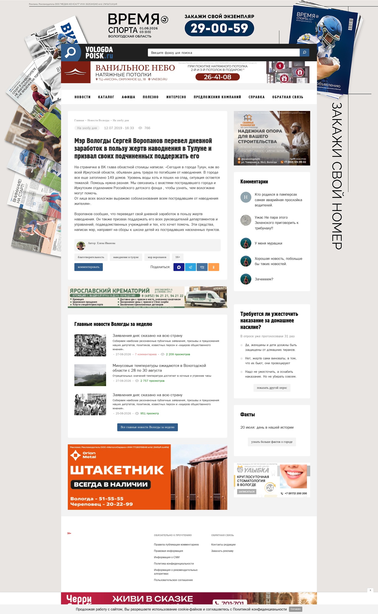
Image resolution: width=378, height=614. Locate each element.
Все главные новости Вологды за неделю (147, 427)
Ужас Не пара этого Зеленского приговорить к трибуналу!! (277, 222)
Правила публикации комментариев (176, 544)
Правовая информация (168, 550)
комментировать (88, 267)
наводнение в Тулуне (126, 257)
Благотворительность (91, 257)
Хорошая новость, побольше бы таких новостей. (278, 261)
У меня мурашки (268, 243)
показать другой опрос (272, 387)
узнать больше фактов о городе (271, 441)
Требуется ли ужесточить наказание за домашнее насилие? (269, 321)
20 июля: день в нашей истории (267, 427)
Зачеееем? (264, 279)
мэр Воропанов (157, 257)
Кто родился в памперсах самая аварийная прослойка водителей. (278, 199)
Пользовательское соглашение (173, 580)
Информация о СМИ (167, 557)
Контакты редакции (223, 544)
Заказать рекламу (222, 550)
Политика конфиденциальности (174, 563)
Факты (247, 415)
